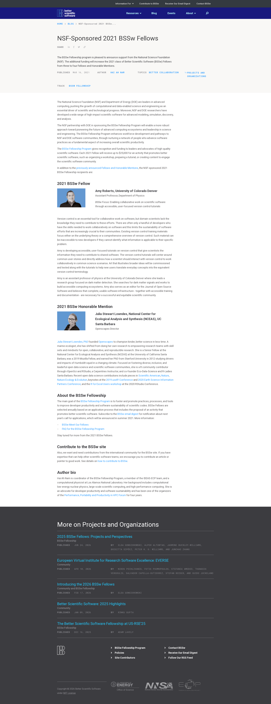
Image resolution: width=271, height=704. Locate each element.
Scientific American (149, 375)
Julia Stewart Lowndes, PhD (72, 341)
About (190, 13)
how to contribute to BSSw (112, 461)
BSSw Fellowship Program (76, 148)
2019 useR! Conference (119, 379)
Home (60, 23)
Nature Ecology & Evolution (72, 379)
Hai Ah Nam (117, 72)
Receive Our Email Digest (177, 3)
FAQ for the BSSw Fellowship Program (83, 428)
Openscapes (106, 341)
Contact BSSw (203, 3)
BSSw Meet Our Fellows (75, 424)
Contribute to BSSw (149, 3)
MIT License (69, 693)
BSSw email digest (127, 413)
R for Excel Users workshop (106, 384)
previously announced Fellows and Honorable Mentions (107, 167)
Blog (154, 13)
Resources (132, 13)
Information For (123, 3)
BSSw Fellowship (80, 85)
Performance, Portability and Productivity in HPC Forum (95, 495)
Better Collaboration (164, 72)
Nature (165, 375)
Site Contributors (125, 657)
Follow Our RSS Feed (180, 657)
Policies (119, 652)
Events (171, 13)
